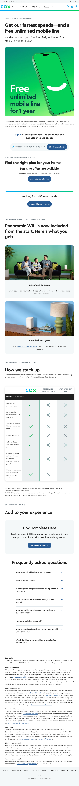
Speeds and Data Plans (52, 695)
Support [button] (47, 7)
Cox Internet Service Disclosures (41, 705)
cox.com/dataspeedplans (27, 739)
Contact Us (73, 1)
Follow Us (63, 770)
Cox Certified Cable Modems (33, 693)
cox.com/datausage (45, 739)
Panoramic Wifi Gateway (27, 346)
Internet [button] (15, 7)
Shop (4, 770)
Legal (72, 770)
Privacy (40, 775)
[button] (68, 6)
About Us (34, 770)
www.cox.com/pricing (19, 677)
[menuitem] (17, 7)
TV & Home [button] (36, 7)
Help (25, 770)
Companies (53, 770)
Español (23, 1)
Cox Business (14, 1)
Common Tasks (15, 770)
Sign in (18, 135)
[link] (40, 179)
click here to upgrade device (27, 764)
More (43, 770)
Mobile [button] (25, 7)
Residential (5, 1)
